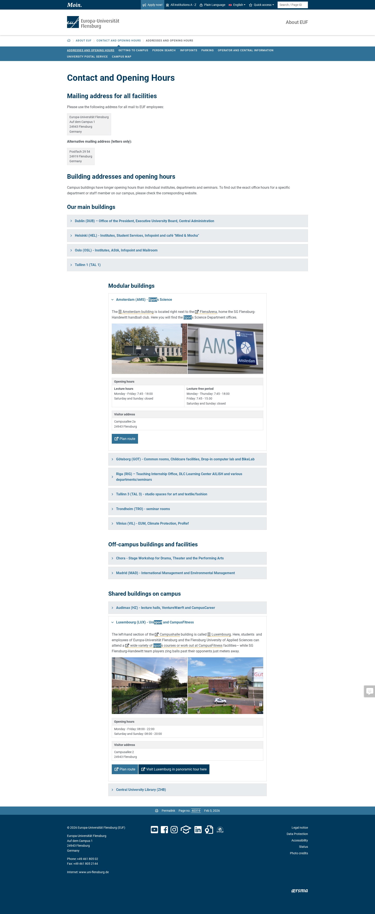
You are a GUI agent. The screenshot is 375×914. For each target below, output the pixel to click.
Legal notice (300, 827)
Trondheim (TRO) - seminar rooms (143, 509)
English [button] (238, 5)
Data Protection (297, 834)
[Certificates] (209, 829)
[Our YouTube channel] (154, 829)
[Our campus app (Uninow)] (186, 829)
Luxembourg (221, 634)
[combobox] (293, 5)
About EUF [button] (84, 40)
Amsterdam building (138, 312)
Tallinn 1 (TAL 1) (88, 265)
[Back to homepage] (93, 22)
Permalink (168, 810)
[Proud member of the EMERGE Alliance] (220, 829)
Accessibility (299, 840)
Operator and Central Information (246, 50)
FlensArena (208, 312)
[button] (69, 40)
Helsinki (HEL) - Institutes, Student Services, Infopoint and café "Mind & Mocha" (137, 235)
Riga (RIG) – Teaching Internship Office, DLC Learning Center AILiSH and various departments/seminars (179, 477)
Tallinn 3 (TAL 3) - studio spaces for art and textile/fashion (161, 494)
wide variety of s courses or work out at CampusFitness (176, 645)
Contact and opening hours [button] (119, 40)
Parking (207, 50)
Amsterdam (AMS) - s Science (144, 300)
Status (303, 846)
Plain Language (214, 5)
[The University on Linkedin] (198, 829)
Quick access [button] (262, 5)
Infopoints (188, 50)
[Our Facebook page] (164, 829)
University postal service (87, 56)
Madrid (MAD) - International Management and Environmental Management (175, 573)
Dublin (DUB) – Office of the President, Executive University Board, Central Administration (144, 221)
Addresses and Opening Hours (90, 50)
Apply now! (155, 5)
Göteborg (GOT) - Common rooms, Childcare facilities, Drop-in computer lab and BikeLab (185, 459)
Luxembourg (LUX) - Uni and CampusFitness (155, 622)
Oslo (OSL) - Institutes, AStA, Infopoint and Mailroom (116, 250)
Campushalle (170, 634)
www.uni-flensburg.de (94, 872)
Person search (164, 50)
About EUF (297, 22)
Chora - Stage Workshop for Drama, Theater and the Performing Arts (170, 558)
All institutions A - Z (183, 5)
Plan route (127, 439)
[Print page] (156, 810)
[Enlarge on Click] (149, 349)
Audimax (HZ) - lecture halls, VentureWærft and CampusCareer (165, 608)
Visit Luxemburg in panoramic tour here (176, 769)
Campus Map (122, 56)
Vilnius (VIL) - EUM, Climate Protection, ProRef (152, 523)
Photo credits (299, 853)
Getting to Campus (133, 50)
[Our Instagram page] (174, 829)
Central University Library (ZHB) (141, 790)
